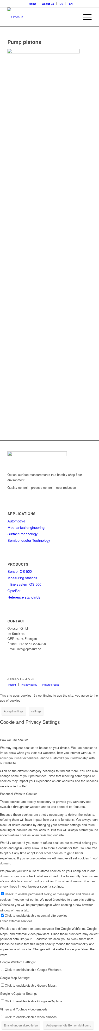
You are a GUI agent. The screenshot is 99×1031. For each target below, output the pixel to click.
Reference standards (23, 597)
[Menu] (85, 16)
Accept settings (14, 711)
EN (71, 3)
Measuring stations (22, 577)
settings (36, 711)
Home (32, 3)
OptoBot (13, 590)
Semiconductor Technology (28, 540)
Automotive (16, 520)
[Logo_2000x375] (41, 16)
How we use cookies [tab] (14, 739)
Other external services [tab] (16, 921)
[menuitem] (32, 3)
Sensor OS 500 (19, 571)
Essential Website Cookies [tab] (18, 793)
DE (61, 3)
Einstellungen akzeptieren (21, 1025)
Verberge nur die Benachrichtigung (68, 1025)
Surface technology (22, 533)
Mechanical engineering (25, 527)
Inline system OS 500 (24, 584)
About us (48, 3)
